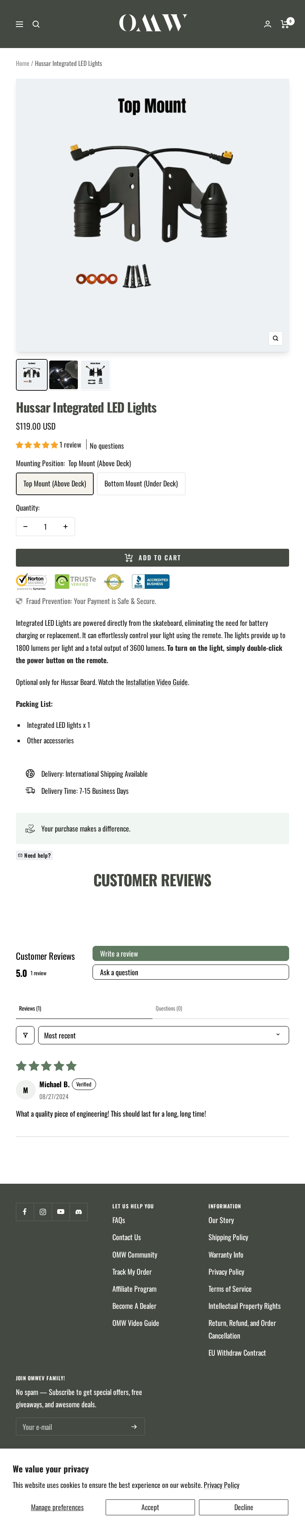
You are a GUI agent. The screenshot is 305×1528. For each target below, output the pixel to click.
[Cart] (285, 24)
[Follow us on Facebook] (25, 1212)
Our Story (221, 1220)
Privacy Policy (221, 1485)
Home (22, 63)
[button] (38, 444)
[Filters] (25, 1035)
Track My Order (132, 1271)
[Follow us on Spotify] (78, 1212)
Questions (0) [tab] (169, 1008)
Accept (150, 1507)
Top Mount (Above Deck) (54, 483)
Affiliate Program (134, 1288)
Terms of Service (230, 1288)
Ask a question (119, 972)
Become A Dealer (134, 1305)
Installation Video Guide (157, 682)
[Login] (267, 24)
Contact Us (126, 1237)
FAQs (118, 1220)
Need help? (37, 855)
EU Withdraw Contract (237, 1352)
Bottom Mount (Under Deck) (141, 483)
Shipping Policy (228, 1237)
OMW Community (134, 1254)
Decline (243, 1507)
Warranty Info (225, 1254)
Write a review (119, 953)
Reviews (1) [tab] (30, 1008)
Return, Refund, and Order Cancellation (242, 1329)
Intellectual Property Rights (244, 1305)
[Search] (36, 24)
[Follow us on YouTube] (60, 1212)
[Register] (134, 1426)
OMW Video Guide (135, 1323)
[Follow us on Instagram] (43, 1212)
